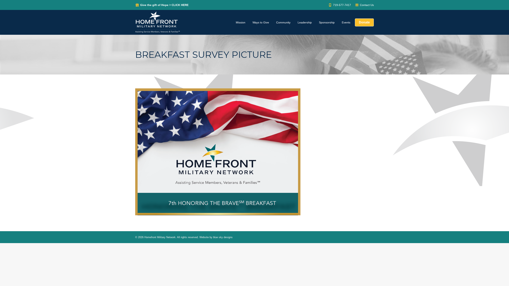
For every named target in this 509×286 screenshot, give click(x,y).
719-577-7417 (342, 5)
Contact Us (367, 5)
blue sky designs (223, 237)
